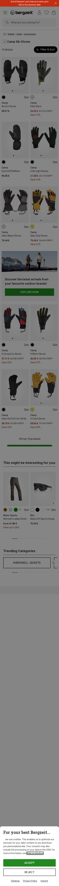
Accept (29, 862)
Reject (29, 872)
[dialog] (29, 856)
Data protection (35, 853)
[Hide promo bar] (56, 3)
